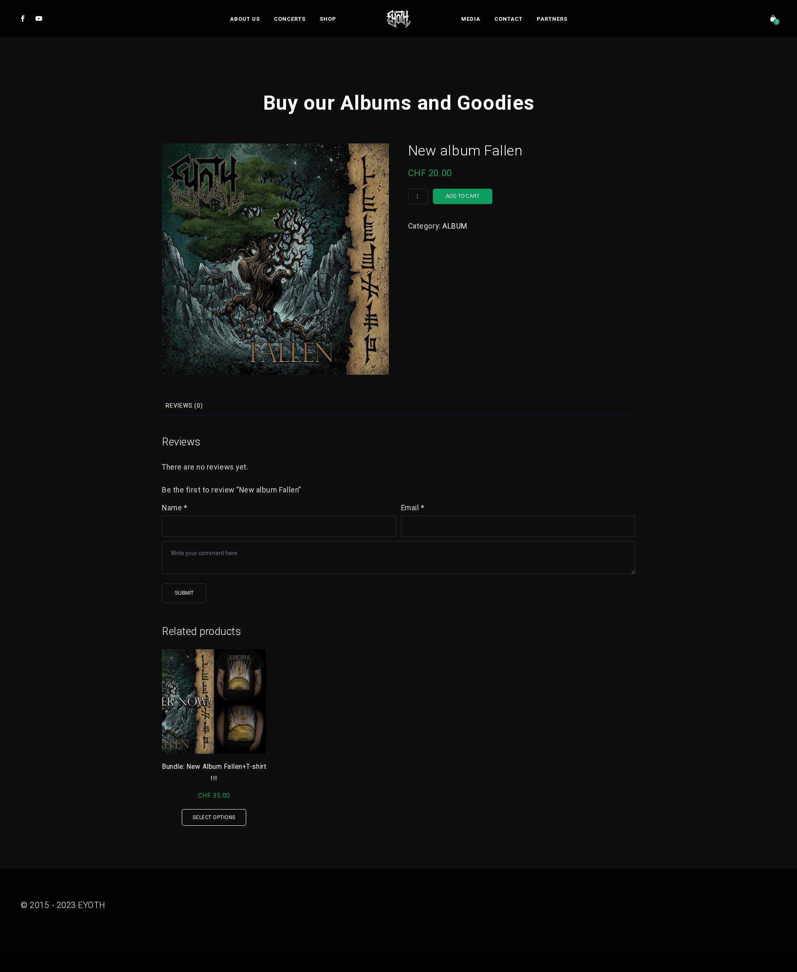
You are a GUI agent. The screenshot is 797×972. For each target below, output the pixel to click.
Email (413, 508)
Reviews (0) (184, 405)
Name (174, 508)
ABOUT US (245, 19)
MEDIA (470, 19)
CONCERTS (290, 19)
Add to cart (462, 196)
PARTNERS (552, 19)
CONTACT (508, 19)
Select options (214, 817)
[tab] (184, 406)
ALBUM (455, 226)
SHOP (328, 19)
